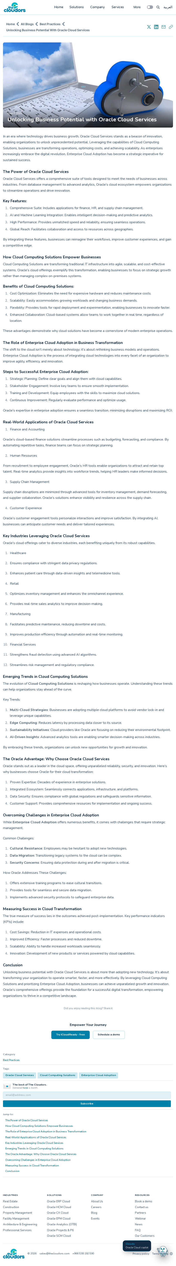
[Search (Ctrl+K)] (158, 7)
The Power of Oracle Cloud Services (26, 1120)
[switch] (150, 7)
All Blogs (27, 24)
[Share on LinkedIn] (156, 27)
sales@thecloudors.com (54, 1253)
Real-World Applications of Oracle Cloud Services (35, 1137)
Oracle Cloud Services (19, 1075)
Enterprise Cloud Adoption (98, 1075)
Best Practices (50, 24)
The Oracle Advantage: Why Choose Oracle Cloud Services (40, 1154)
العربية (168, 7)
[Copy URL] (171, 27)
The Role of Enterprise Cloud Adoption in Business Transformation (45, 1131)
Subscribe (86, 1103)
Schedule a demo (109, 1034)
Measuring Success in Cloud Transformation (32, 1165)
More (137, 7)
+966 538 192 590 (83, 1253)
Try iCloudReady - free (70, 1034)
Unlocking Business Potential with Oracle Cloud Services (48, 30)
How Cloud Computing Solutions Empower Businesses (39, 1126)
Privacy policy (141, 1253)
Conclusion (12, 1171)
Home (59, 7)
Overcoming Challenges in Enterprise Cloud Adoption (38, 1160)
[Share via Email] (163, 27)
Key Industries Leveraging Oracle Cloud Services (34, 1143)
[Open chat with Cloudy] (163, 1251)
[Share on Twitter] (149, 27)
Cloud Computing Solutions (57, 1075)
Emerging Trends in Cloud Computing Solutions (34, 1148)
